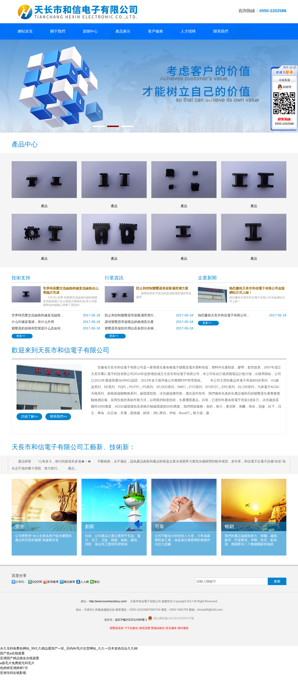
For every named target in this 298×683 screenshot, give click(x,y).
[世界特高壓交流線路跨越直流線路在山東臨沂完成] (27, 294)
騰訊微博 (69, 581)
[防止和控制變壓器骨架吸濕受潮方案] (120, 294)
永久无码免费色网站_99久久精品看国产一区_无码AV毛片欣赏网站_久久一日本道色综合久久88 (69, 648)
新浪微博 (52, 581)
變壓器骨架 (117, 628)
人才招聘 (188, 31)
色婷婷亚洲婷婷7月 (14, 668)
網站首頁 (25, 31)
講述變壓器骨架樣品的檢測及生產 (129, 322)
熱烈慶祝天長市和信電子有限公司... (224, 315)
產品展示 (122, 31)
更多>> (20, 336)
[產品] (44, 179)
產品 (44, 206)
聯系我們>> (58, 416)
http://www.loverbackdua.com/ (108, 601)
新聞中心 (90, 31)
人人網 (84, 581)
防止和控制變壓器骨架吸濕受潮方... (130, 315)
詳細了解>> (29, 416)
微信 (97, 581)
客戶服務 (155, 31)
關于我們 (57, 31)
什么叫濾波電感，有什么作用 (33, 322)
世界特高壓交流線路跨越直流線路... (37, 315)
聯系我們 (220, 31)
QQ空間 (37, 581)
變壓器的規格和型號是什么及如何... (37, 328)
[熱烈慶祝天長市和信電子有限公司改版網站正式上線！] (213, 294)
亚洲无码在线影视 (13, 673)
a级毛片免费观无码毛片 (17, 663)
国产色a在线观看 (12, 653)
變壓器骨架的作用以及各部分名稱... (130, 328)
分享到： (21, 581)
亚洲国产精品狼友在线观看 (19, 658)
